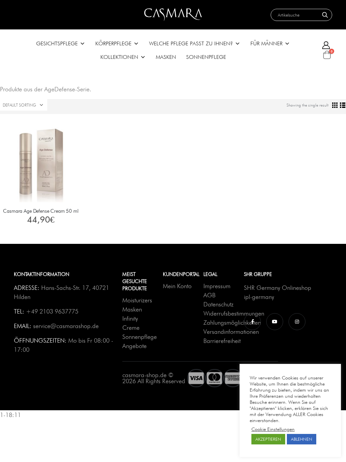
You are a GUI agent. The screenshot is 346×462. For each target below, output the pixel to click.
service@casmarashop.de (66, 325)
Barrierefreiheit (222, 340)
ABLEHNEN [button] (301, 439)
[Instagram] (297, 321)
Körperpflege (113, 43)
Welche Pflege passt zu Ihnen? (191, 43)
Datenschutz (218, 304)
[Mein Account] (326, 45)
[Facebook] (252, 321)
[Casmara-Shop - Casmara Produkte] (173, 14)
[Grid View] (335, 105)
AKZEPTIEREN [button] (268, 439)
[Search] (325, 15)
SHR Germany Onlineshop (277, 287)
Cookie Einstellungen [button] (273, 429)
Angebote (134, 345)
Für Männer (266, 43)
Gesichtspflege (57, 43)
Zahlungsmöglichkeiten (232, 322)
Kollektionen (119, 57)
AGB (209, 295)
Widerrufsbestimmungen (233, 313)
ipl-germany (259, 296)
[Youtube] (274, 321)
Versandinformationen (231, 331)
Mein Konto (177, 286)
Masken (166, 57)
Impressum (216, 286)
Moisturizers (137, 300)
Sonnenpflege (206, 57)
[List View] (343, 105)
